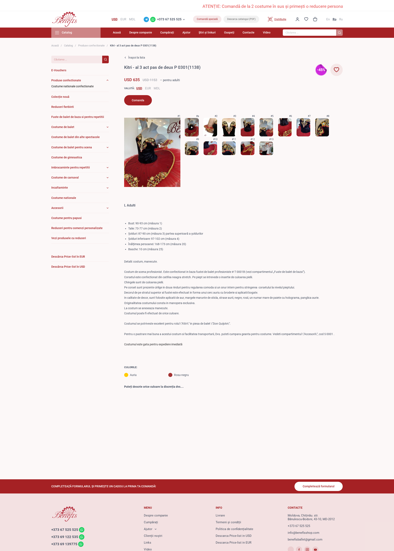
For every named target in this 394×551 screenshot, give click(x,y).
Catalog (68, 45)
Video (266, 32)
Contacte (248, 32)
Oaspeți (229, 32)
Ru (341, 19)
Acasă (117, 32)
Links (147, 542)
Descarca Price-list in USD (234, 536)
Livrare (220, 515)
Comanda (138, 100)
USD (139, 88)
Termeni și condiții (228, 522)
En (328, 19)
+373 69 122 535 (64, 537)
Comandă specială (207, 19)
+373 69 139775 (64, 544)
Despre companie (140, 32)
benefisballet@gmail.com (305, 539)
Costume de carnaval (65, 177)
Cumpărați (167, 32)
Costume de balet (62, 127)
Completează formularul (318, 486)
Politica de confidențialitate (234, 529)
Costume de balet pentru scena (71, 147)
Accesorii (57, 208)
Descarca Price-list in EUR (233, 542)
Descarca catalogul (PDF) (241, 19)
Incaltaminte (59, 187)
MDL (157, 88)
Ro (334, 19)
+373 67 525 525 (169, 19)
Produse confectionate (91, 45)
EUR (148, 88)
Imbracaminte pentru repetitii (70, 167)
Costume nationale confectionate (72, 86)
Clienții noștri (153, 536)
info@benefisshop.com (303, 533)
